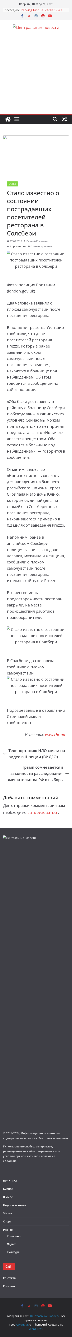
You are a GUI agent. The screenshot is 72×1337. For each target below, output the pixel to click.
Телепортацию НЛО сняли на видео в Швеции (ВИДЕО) (36, 753)
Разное (8, 1230)
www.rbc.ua (55, 734)
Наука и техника (14, 1205)
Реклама (9, 1286)
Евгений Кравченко (37, 241)
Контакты (9, 1278)
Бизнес (12, 184)
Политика (10, 1180)
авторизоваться (42, 812)
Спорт (7, 1221)
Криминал (14, 1236)
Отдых (11, 1244)
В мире (8, 1197)
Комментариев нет (41, 246)
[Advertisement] (36, 75)
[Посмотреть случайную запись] (64, 119)
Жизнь (7, 1213)
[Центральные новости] (7, 119)
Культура (13, 1252)
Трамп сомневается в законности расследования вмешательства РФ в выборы (35, 773)
